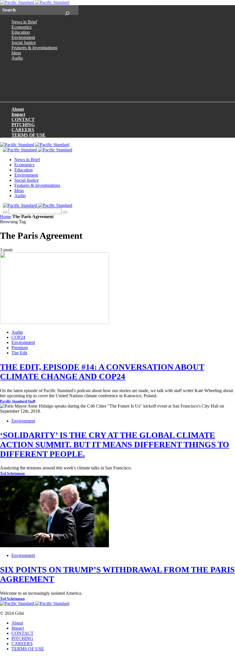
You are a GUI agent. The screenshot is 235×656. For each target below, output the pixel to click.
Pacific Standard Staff (17, 401)
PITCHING (23, 124)
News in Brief (24, 21)
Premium (19, 347)
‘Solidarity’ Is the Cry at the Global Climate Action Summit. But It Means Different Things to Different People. (114, 444)
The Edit (19, 352)
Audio (17, 58)
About (17, 109)
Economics (21, 27)
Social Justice (23, 42)
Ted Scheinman (12, 473)
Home (5, 216)
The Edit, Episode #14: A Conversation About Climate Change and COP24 (102, 371)
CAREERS (22, 129)
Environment (23, 37)
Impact (18, 114)
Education (20, 32)
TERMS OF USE (28, 135)
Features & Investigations (34, 47)
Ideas (16, 52)
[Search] (67, 10)
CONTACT (23, 119)
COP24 (18, 337)
